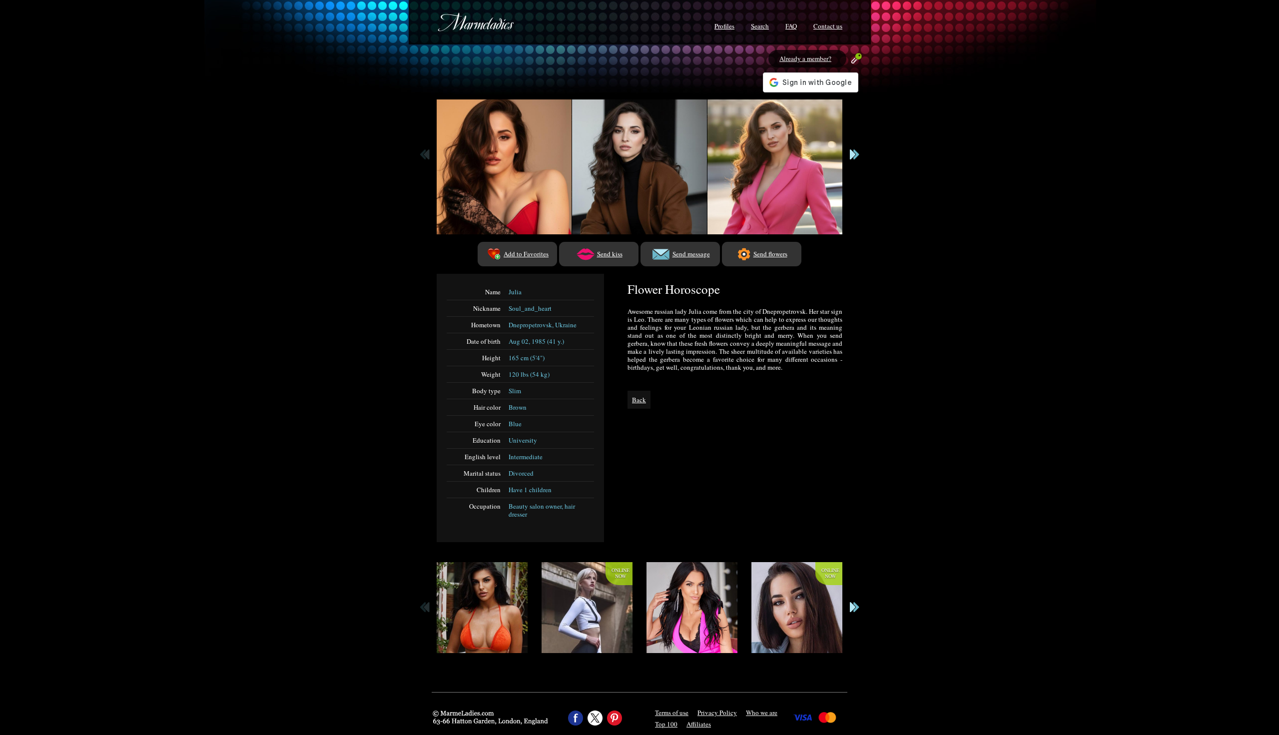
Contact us (827, 25)
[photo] (504, 166)
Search (760, 25)
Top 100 (666, 724)
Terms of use (671, 712)
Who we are (761, 712)
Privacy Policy (717, 712)
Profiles (724, 25)
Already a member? (805, 58)
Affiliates (698, 724)
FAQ (791, 25)
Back (639, 399)
